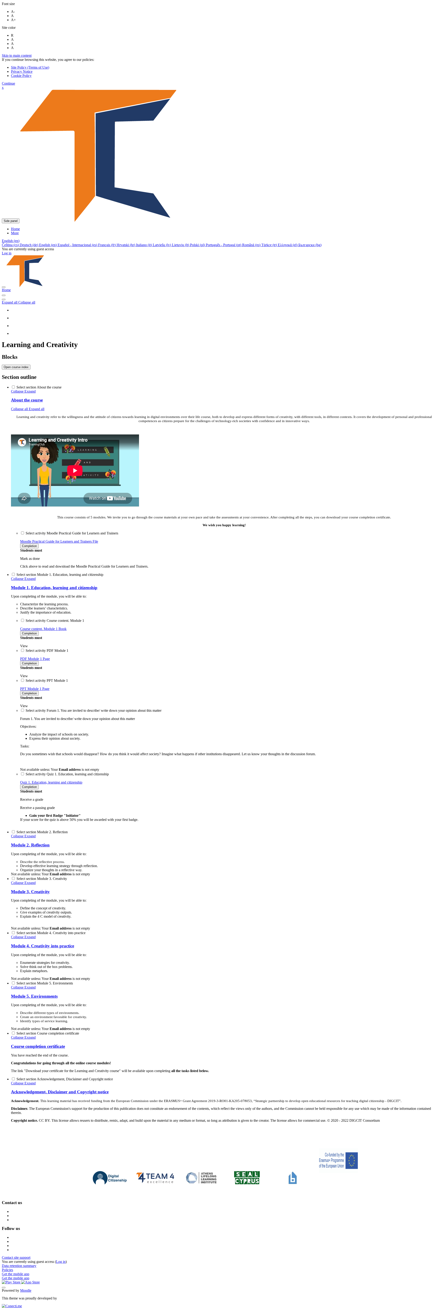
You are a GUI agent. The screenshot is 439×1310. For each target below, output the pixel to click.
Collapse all (26, 302)
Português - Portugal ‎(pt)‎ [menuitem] (224, 245)
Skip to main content (17, 55)
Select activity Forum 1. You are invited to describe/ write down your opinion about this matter (93, 710)
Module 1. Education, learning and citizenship (54, 587)
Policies (7, 1270)
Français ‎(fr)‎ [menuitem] (107, 245)
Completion (29, 546)
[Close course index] (3, 295)
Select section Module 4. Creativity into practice (51, 933)
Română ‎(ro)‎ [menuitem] (251, 245)
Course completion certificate (38, 1046)
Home (6, 290)
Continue (8, 83)
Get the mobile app (15, 1274)
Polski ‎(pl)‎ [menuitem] (198, 245)
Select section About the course (39, 387)
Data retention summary (19, 1266)
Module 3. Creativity (30, 891)
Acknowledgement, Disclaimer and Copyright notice (60, 1091)
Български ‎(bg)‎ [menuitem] (309, 245)
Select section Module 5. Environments (44, 983)
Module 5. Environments (34, 996)
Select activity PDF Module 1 (47, 650)
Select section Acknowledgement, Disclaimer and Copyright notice (64, 1079)
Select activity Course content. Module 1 (55, 621)
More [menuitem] (15, 233)
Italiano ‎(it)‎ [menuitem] (144, 245)
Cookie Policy (21, 76)
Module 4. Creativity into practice (42, 945)
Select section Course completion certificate (47, 1033)
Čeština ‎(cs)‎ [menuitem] (11, 245)
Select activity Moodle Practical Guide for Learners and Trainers (72, 533)
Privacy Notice (21, 71)
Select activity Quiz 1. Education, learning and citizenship (67, 774)
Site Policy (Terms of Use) (30, 67)
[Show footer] (3, 1287)
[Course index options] (3, 299)
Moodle (25, 1290)
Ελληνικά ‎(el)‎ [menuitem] (288, 245)
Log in (6, 253)
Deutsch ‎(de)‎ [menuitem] (29, 245)
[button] (10, 241)
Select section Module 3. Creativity (41, 879)
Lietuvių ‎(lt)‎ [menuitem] (181, 245)
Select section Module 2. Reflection (42, 832)
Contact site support (16, 1257)
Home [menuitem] (15, 229)
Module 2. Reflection (30, 845)
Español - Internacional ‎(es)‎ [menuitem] (78, 245)
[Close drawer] (3, 287)
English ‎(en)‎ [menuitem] (48, 245)
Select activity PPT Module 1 (47, 680)
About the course (27, 400)
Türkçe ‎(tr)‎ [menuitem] (269, 245)
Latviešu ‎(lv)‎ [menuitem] (162, 245)
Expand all (10, 302)
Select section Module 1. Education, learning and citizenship (59, 575)
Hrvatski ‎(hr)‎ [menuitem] (126, 245)
